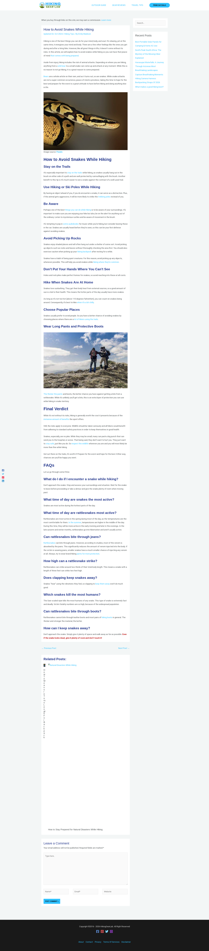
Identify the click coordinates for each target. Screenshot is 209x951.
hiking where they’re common (106, 262)
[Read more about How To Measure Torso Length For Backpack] (44, 665)
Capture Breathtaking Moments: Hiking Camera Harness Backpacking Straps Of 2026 (149, 78)
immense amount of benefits (56, 419)
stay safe (50, 443)
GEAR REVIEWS (119, 5)
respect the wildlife (80, 443)
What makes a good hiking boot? (149, 87)
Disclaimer (126, 942)
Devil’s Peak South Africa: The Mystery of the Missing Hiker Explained (148, 54)
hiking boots (107, 617)
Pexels (59, 152)
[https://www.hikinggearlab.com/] (50, 5)
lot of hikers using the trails (86, 319)
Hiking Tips (69, 34)
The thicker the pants (53, 394)
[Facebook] (3, 470)
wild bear (62, 66)
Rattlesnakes (49, 543)
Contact (89, 942)
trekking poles (104, 197)
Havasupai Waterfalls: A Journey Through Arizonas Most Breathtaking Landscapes (149, 66)
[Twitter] (3, 474)
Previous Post (49, 648)
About (81, 942)
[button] (159, 5)
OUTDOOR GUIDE (99, 5)
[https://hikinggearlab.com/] (86, 121)
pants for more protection (88, 554)
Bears (46, 76)
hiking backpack (84, 251)
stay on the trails (75, 173)
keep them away (102, 584)
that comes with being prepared (65, 55)
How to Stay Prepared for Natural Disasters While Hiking (75, 829)
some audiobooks (71, 224)
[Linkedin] (3, 481)
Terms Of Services (111, 942)
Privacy (98, 942)
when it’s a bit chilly (85, 302)
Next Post (124, 648)
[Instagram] (111, 931)
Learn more (106, 20)
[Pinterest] (3, 477)
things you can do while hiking (78, 210)
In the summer (74, 522)
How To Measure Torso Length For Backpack (44, 704)
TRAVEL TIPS (137, 5)
